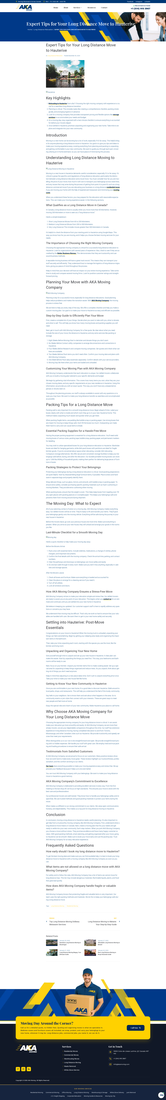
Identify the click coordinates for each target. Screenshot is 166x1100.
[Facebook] (18, 1069)
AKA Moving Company (100, 300)
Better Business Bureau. (66, 253)
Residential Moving (72, 906)
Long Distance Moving (57, 906)
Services (76, 7)
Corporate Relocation (74, 1096)
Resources (92, 7)
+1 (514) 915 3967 (140, 8)
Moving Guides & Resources (93, 1096)
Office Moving (66, 1092)
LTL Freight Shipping (58, 1096)
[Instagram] (23, 1069)
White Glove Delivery (117, 1092)
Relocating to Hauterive (58, 103)
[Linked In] (29, 1069)
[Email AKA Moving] (110, 1064)
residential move (113, 187)
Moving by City (110, 1096)
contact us (107, 599)
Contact (104, 7)
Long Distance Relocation (43, 29)
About (65, 7)
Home (56, 7)
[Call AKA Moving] (110, 1059)
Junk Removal (131, 1092)
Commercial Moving (52, 1092)
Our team (49, 766)
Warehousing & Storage (99, 1092)
